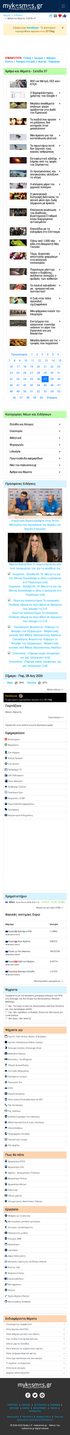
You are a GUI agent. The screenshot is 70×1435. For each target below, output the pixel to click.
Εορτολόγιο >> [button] (56, 717)
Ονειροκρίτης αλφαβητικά (35, 1324)
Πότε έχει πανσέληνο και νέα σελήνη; (35, 1358)
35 (31, 379)
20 (38, 366)
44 (38, 385)
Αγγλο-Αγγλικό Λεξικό (16, 1295)
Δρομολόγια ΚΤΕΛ (14, 1161)
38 (52, 379)
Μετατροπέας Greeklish (17, 1301)
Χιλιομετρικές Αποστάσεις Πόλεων (23, 1201)
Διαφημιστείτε (43, 1417)
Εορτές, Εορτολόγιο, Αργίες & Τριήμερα (25, 1036)
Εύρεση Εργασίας (14, 1093)
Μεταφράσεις (12, 1284)
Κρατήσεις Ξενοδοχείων (18, 1059)
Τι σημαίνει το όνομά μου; (35, 1363)
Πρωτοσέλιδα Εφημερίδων (19, 803)
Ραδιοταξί (11, 1189)
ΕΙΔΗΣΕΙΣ (26, 1405)
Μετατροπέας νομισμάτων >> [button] (48, 981)
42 (24, 385)
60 (41, 397)
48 (11, 391)
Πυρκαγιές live (13, 1082)
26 (24, 372)
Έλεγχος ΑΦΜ (12, 1238)
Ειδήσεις (18, 15)
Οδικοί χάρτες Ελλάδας (35, 1344)
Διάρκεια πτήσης (14, 1272)
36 (38, 379)
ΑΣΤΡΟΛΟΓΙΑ (40, 1405)
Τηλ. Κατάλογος (13, 1104)
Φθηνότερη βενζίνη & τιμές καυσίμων (24, 1122)
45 (45, 385)
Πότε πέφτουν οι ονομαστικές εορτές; (35, 1348)
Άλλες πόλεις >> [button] (55, 689)
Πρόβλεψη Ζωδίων (15, 786)
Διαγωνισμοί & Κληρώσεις (18, 815)
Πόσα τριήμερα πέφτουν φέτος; (35, 1353)
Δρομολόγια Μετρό (15, 1184)
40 (11, 385)
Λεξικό (9, 1289)
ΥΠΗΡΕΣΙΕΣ (12, 1405)
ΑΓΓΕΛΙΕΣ (14, 1408)
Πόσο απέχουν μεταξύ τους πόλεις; (35, 1334)
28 (38, 372)
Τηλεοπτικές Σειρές (16, 1139)
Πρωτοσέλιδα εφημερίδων (35, 458)
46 (52, 385)
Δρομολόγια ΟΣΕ (14, 1166)
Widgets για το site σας (17, 1215)
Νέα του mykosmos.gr (35, 465)
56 (14, 397)
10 (25, 360)
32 (11, 379)
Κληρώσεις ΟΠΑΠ (14, 798)
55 (58, 391)
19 (31, 366)
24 (11, 372)
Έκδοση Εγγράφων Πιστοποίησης (22, 1116)
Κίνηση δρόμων (13, 757)
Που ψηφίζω (12, 1145)
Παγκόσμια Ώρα (13, 792)
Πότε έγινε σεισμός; (35, 1368)
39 (58, 379)
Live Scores (11, 763)
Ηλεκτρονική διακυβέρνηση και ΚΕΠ (23, 1099)
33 (18, 379)
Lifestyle (35, 451)
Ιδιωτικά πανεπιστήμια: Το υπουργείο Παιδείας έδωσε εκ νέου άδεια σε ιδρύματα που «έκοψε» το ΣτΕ (35, 617)
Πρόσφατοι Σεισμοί (15, 1076)
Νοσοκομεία (12, 739)
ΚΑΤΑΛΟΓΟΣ (35, 1411)
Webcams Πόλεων (15, 1053)
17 (18, 366)
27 (31, 372)
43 (31, 385)
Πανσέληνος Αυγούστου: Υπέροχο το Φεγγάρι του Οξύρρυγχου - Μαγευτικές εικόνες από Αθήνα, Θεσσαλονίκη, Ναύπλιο (35, 643)
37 (46, 379)
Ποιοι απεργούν (13, 780)
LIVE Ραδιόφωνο (13, 775)
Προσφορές (11, 809)
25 (18, 372)
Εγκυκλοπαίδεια (13, 1278)
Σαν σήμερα (11, 752)
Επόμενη (52, 397)
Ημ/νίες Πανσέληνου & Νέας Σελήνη (23, 1042)
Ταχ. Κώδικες (12, 1110)
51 (31, 391)
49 (18, 391)
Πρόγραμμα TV (13, 769)
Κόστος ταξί (12, 1267)
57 (21, 397)
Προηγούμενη (19, 354)
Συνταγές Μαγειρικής (16, 1070)
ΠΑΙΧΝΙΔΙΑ (55, 1405)
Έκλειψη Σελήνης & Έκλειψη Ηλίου (22, 1047)
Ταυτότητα (27, 1417)
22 (52, 366)
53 (45, 391)
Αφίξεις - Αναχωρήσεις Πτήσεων (22, 1172)
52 (38, 391)
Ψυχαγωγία (35, 444)
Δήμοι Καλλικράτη (14, 1255)
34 (24, 379)
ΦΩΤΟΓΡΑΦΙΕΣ (40, 1408)
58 (27, 397)
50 (24, 391)
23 (58, 366)
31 (58, 372)
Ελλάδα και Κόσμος (35, 424)
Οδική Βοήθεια (13, 1127)
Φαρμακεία (11, 744)
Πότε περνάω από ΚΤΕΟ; (35, 1329)
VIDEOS (53, 1408)
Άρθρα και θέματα (35, 472)
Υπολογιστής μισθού (16, 1232)
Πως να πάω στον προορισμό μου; (35, 1339)
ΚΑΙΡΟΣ (26, 1408)
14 (53, 360)
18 (24, 366)
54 (52, 391)
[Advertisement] (35, 44)
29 (45, 372)
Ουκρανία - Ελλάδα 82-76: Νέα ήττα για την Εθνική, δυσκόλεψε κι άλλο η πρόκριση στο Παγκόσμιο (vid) (35, 590)
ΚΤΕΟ (8, 1087)
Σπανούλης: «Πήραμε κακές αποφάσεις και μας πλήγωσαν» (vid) (35, 663)
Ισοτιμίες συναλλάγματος (18, 1227)
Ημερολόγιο (11, 1244)
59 (34, 397)
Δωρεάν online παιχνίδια (35, 1373)
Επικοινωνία (13, 1417)
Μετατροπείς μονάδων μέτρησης (22, 1221)
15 (59, 360)
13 (46, 360)
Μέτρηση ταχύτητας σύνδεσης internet (25, 1261)
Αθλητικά (35, 438)
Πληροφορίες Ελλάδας (17, 1133)
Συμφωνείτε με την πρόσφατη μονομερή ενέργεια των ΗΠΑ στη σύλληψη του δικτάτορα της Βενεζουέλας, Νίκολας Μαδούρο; (33, 998)
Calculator (11, 1250)
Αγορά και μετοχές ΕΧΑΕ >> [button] (49, 907)
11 (32, 360)
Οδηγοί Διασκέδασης (16, 1065)
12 (39, 360)
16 (11, 366)
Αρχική (6, 15)
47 (58, 385)
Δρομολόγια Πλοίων (15, 1178)
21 (45, 366)
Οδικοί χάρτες (13, 1195)
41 (18, 385)
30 (52, 372)
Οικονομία (35, 431)
